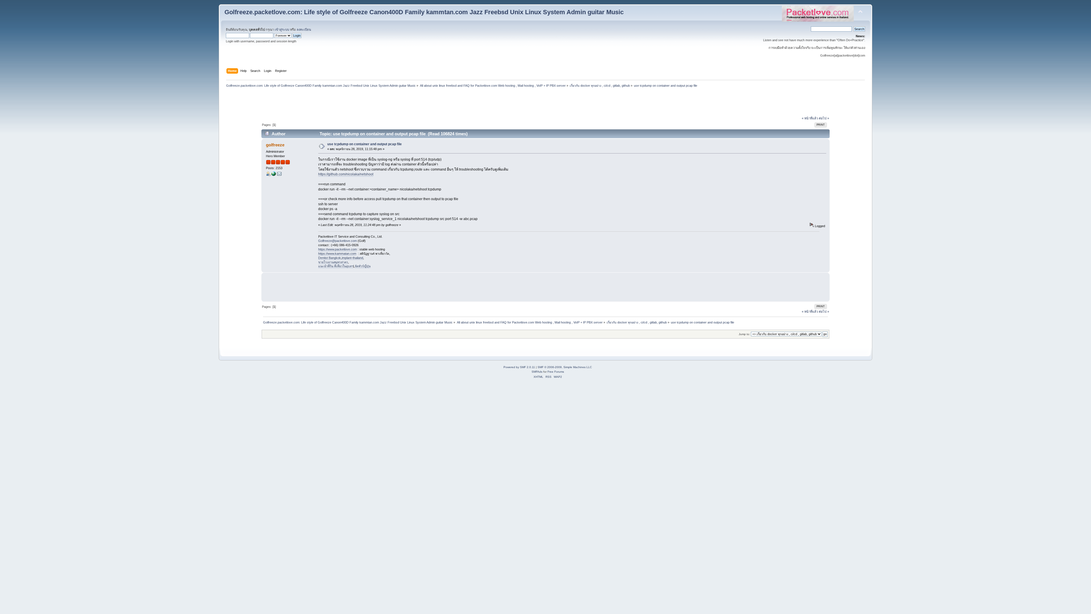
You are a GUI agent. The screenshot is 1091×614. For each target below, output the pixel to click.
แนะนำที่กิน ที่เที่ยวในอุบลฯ (335, 266)
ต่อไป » (824, 118)
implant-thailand (352, 258)
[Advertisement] (545, 102)
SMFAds (537, 371)
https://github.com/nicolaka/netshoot (345, 174)
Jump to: (744, 334)
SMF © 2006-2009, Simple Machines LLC (565, 367)
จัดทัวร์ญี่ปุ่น (362, 266)
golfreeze (275, 144)
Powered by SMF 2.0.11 (519, 367)
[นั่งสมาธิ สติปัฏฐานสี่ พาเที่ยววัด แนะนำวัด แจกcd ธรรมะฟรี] (273, 175)
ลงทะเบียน (304, 29)
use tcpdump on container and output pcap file (364, 144)
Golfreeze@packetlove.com (337, 240)
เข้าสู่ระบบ (282, 29)
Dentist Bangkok (329, 258)
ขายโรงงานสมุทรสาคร (333, 262)
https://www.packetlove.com (337, 249)
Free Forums (555, 371)
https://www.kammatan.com (337, 253)
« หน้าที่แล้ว (810, 118)
